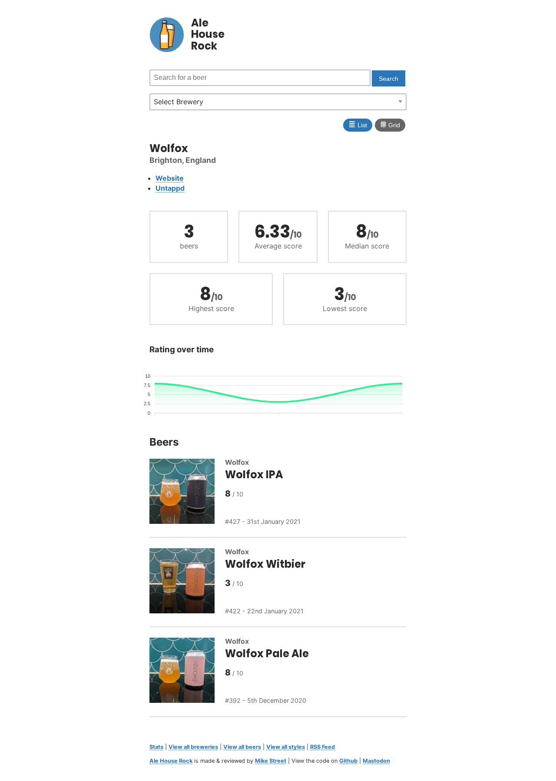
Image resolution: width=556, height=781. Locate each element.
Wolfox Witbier (265, 564)
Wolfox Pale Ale (267, 653)
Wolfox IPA (254, 474)
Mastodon (376, 761)
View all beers (242, 747)
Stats (156, 747)
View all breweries (193, 747)
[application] (278, 391)
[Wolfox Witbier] (187, 582)
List (357, 124)
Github (348, 761)
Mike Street (270, 761)
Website (170, 178)
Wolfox (237, 462)
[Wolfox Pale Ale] (187, 671)
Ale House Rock (170, 761)
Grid (390, 124)
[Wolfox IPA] (187, 492)
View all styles (285, 747)
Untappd (170, 188)
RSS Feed (322, 747)
